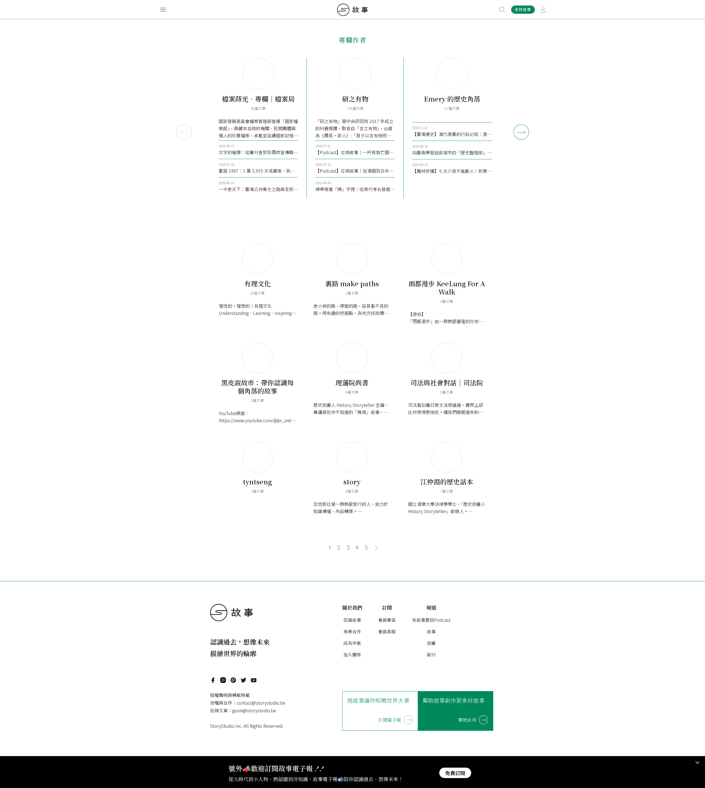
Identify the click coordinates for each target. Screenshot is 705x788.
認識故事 (352, 620)
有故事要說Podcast (431, 620)
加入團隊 (352, 654)
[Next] (521, 132)
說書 (431, 643)
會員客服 (387, 631)
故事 (431, 631)
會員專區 (387, 620)
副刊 (431, 654)
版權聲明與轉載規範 (230, 695)
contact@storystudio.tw (261, 702)
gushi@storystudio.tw (254, 710)
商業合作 (352, 631)
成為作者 (352, 643)
